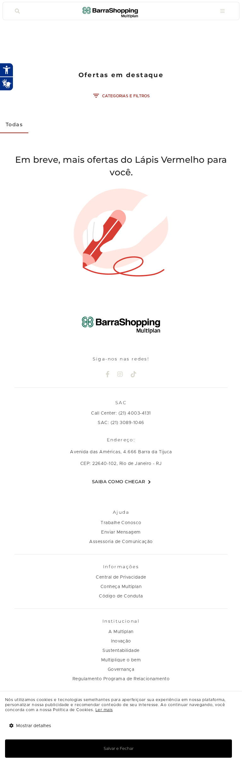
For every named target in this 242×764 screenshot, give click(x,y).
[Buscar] (17, 11)
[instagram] (120, 374)
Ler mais (104, 710)
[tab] (14, 124)
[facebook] (108, 374)
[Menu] (222, 11)
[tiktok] (134, 374)
